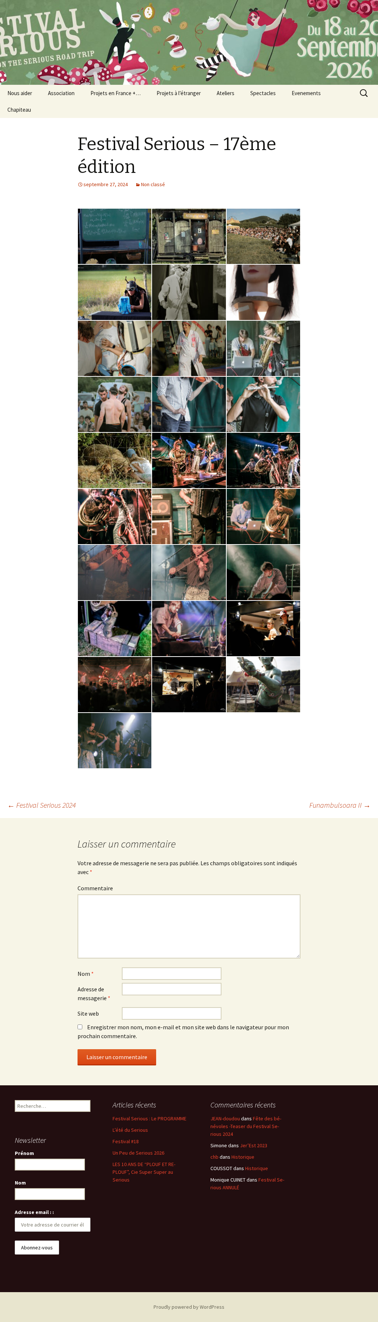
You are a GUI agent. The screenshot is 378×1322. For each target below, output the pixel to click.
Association (61, 93)
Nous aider (19, 93)
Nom (86, 973)
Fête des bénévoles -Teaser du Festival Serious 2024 (245, 1126)
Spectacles (263, 93)
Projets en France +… (115, 93)
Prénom (24, 1153)
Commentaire (95, 888)
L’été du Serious (130, 1130)
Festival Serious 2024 (41, 805)
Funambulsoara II (340, 805)
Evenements (306, 93)
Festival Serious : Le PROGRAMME (149, 1118)
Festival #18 (126, 1141)
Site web (88, 1013)
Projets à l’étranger (179, 93)
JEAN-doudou (225, 1118)
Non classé (153, 184)
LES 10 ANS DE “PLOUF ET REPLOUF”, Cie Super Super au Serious (144, 1172)
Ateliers (225, 93)
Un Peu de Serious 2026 (138, 1152)
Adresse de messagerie (94, 993)
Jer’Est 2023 (253, 1145)
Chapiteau (19, 109)
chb (214, 1157)
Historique (242, 1157)
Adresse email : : (34, 1212)
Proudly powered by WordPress (189, 1307)
